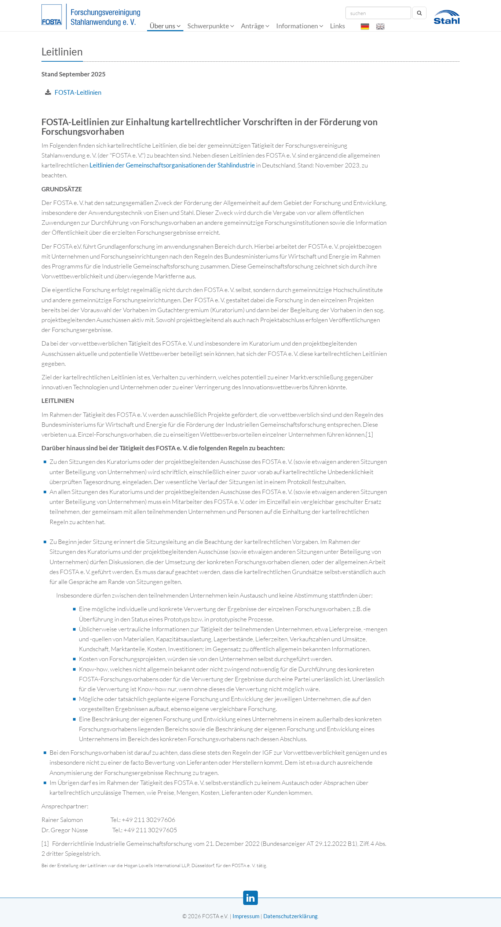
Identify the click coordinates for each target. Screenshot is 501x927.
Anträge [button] (253, 26)
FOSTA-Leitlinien (78, 92)
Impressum (246, 916)
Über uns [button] (163, 26)
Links (338, 25)
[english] (380, 26)
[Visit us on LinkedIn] (250, 898)
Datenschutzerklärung (290, 916)
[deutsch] (365, 26)
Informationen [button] (297, 26)
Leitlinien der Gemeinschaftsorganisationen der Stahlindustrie (172, 165)
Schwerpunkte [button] (208, 26)
